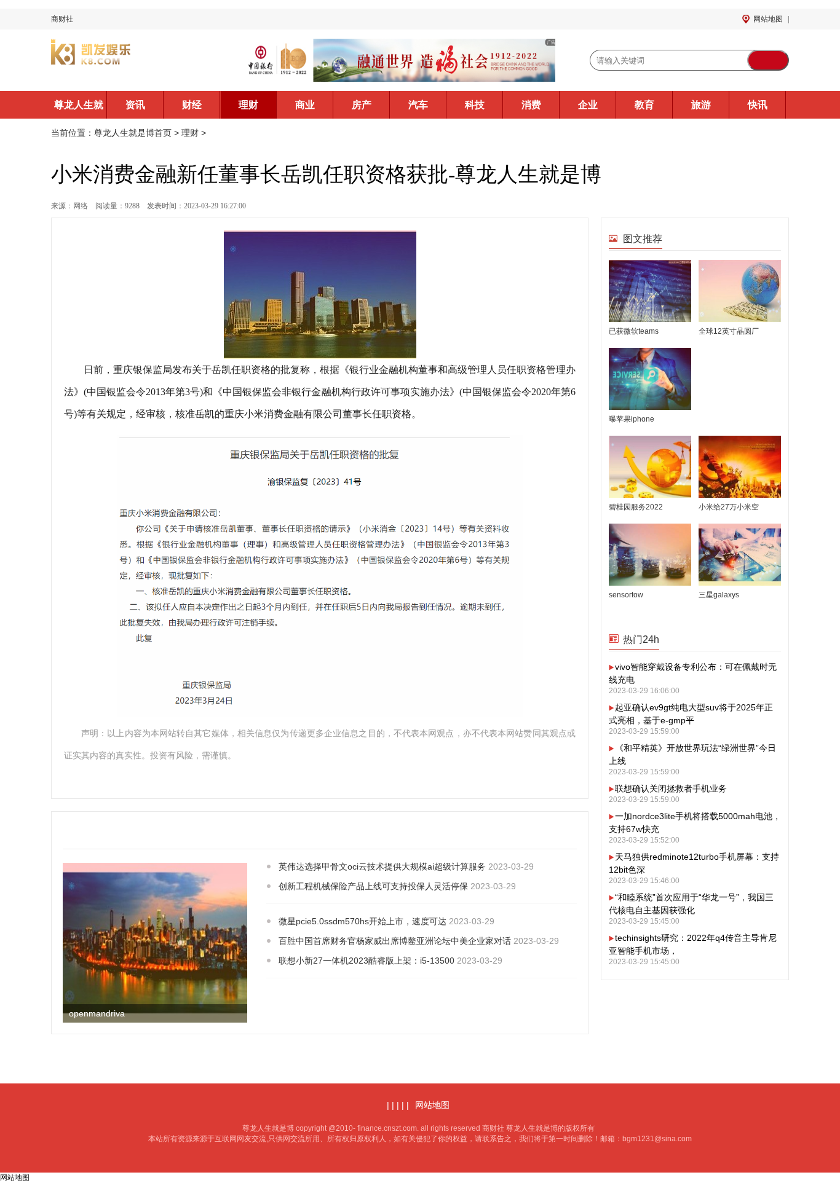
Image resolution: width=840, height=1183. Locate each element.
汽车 (418, 105)
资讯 (135, 105)
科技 (475, 105)
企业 (588, 105)
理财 (248, 105)
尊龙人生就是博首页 (78, 109)
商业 (305, 105)
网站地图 (768, 19)
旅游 (701, 105)
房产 (361, 105)
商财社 (62, 19)
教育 (644, 105)
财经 (192, 105)
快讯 (757, 105)
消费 (531, 105)
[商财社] (131, 60)
